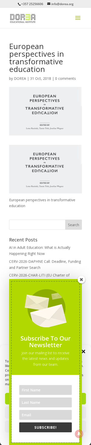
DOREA (20, 78)
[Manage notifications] (79, 434)
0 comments (65, 78)
